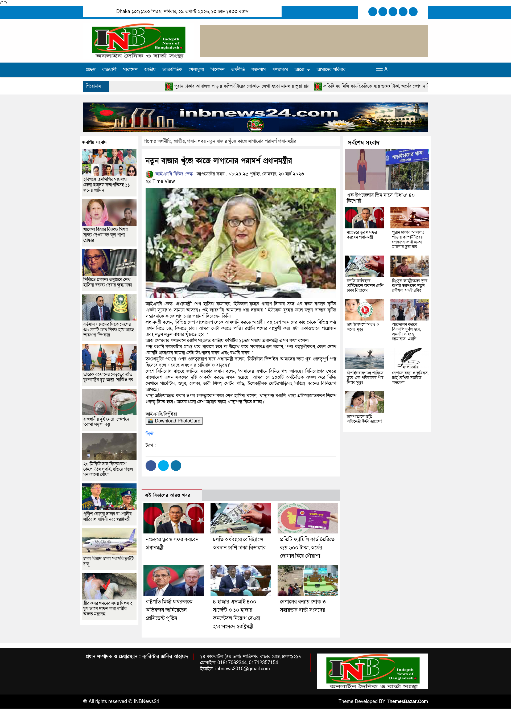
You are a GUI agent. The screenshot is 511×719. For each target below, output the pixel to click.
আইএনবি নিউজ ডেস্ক (173, 174)
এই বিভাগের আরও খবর (167, 495)
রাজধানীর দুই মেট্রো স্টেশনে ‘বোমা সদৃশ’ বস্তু (106, 422)
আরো (299, 70)
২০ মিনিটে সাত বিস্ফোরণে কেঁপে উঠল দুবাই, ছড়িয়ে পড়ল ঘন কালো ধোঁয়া (108, 469)
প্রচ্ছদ (91, 70)
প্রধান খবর (196, 141)
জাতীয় (150, 70)
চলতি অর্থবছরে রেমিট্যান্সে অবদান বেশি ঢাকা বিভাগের (365, 285)
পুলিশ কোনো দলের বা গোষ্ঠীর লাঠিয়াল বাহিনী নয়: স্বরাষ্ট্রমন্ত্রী (107, 516)
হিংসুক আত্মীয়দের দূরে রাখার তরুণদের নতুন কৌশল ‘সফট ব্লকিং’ (409, 285)
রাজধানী (109, 70)
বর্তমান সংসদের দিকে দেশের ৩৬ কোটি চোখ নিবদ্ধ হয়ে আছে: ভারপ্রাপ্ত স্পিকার (109, 329)
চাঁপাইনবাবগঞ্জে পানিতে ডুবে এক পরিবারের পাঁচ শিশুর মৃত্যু (365, 377)
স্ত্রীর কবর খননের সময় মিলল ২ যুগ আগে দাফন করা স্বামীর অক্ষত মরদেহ (108, 608)
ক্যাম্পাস (259, 70)
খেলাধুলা (196, 70)
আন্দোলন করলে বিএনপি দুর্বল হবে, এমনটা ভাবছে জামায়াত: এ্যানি (406, 332)
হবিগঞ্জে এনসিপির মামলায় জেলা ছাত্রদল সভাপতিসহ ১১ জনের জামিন (106, 184)
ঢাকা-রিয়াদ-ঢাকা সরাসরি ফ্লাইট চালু (108, 561)
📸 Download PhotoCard (174, 421)
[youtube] (413, 11)
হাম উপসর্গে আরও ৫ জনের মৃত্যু (363, 327)
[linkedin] (403, 11)
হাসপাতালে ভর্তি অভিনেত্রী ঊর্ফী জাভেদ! (364, 419)
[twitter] (382, 11)
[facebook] (372, 11)
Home (149, 141)
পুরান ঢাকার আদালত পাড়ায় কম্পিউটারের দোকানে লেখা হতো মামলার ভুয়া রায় (187, 86)
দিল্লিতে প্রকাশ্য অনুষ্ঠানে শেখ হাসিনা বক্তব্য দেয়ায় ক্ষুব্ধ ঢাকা (107, 282)
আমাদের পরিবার (331, 70)
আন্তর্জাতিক (172, 70)
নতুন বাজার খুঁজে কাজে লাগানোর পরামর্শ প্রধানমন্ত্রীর (251, 141)
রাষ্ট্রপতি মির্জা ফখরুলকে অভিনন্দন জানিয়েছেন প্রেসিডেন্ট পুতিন (169, 610)
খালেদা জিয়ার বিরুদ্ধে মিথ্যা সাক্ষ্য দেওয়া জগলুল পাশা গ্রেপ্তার (105, 235)
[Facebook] (151, 465)
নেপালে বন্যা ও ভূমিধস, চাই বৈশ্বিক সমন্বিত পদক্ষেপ (410, 377)
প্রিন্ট (150, 434)
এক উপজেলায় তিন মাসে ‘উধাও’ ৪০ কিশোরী (381, 198)
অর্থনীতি (238, 70)
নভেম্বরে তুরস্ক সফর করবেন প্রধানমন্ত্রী (362, 234)
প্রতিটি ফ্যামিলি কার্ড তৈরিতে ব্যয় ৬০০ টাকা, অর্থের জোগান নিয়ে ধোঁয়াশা (331, 86)
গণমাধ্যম (280, 70)
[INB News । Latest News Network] (138, 40)
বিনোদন (217, 70)
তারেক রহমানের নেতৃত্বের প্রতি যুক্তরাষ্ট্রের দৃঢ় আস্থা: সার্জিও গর (108, 377)
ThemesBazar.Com (407, 702)
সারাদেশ (130, 70)
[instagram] (393, 11)
